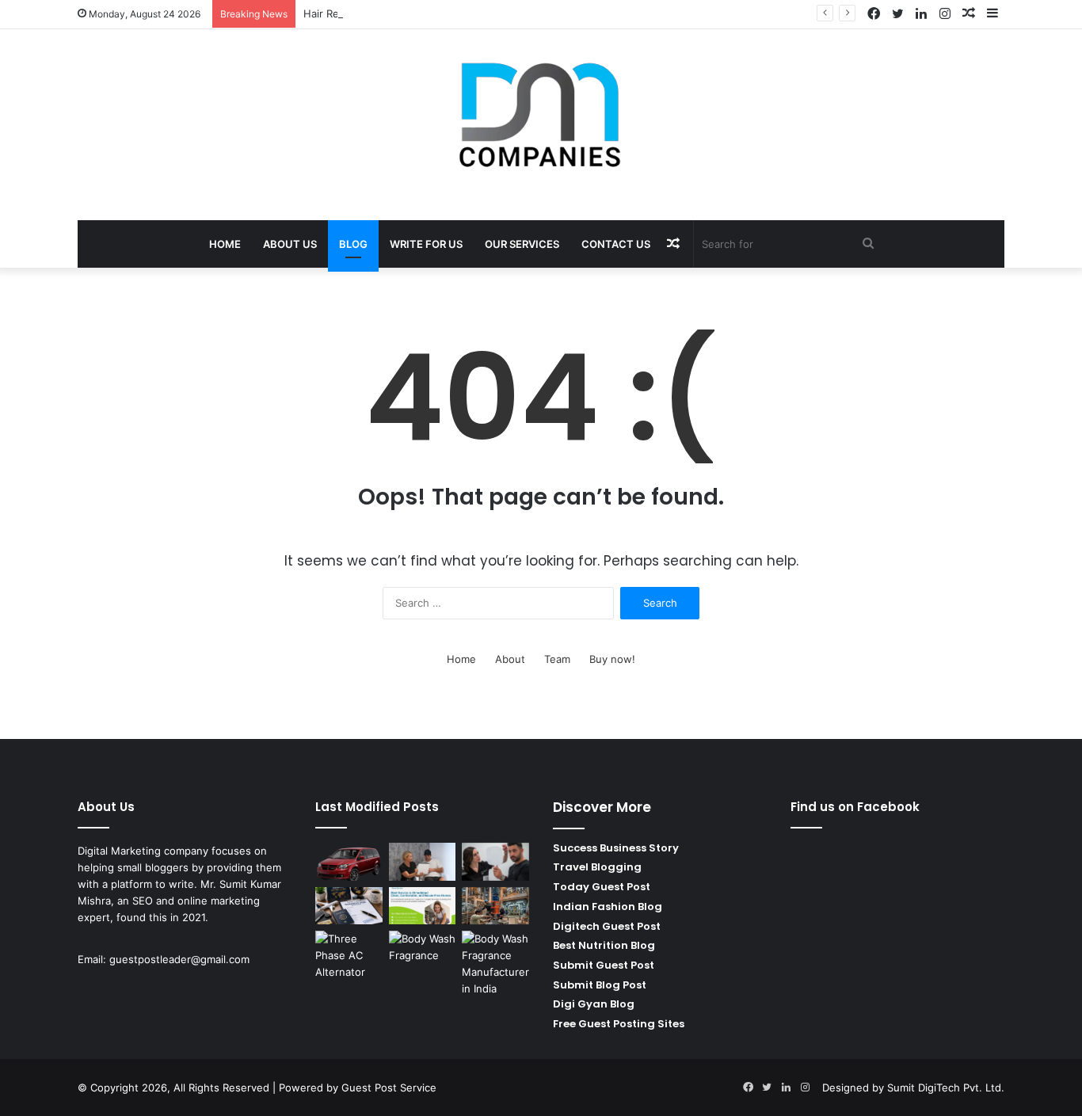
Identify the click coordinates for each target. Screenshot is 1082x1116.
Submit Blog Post (599, 984)
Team (557, 659)
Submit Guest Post (603, 965)
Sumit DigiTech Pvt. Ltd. (945, 1087)
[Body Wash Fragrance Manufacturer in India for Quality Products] (495, 964)
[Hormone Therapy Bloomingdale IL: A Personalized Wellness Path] (422, 862)
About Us (290, 244)
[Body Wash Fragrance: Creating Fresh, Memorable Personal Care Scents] (422, 950)
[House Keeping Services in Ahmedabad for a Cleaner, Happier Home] (422, 906)
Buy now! (612, 659)
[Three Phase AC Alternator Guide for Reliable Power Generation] (349, 956)
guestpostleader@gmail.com (179, 959)
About (510, 659)
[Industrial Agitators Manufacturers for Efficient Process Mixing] (495, 906)
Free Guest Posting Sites (618, 1023)
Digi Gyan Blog (593, 1003)
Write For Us (426, 244)
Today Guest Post (601, 886)
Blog (353, 244)
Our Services (522, 244)
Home (225, 244)
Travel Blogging (597, 866)
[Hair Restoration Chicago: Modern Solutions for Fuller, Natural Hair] (495, 862)
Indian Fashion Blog (607, 906)
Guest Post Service (388, 1087)
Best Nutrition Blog (604, 945)
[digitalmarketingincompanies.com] (541, 116)
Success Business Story (616, 847)
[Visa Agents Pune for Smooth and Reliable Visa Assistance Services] (349, 906)
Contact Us (615, 244)
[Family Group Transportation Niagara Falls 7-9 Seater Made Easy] (349, 862)
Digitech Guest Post (607, 926)
